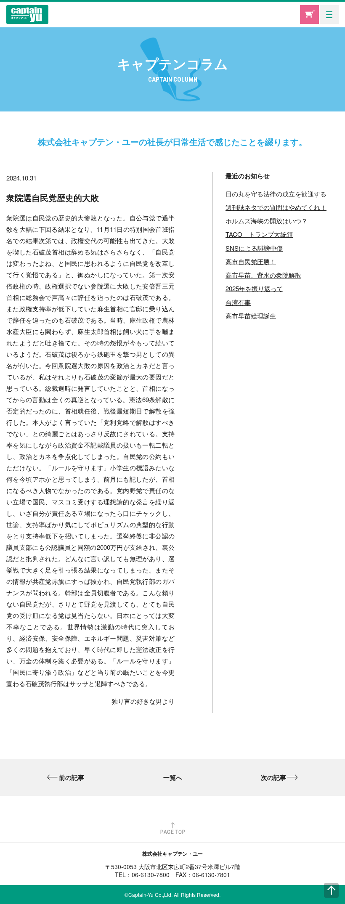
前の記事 (71, 777)
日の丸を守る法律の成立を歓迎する (276, 193)
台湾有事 (238, 302)
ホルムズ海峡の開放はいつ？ (267, 220)
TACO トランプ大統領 (259, 234)
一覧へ (172, 777)
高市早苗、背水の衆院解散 (263, 274)
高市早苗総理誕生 (251, 315)
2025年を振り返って (254, 288)
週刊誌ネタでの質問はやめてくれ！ (276, 207)
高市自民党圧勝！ (251, 261)
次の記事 (273, 777)
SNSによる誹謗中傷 (254, 248)
